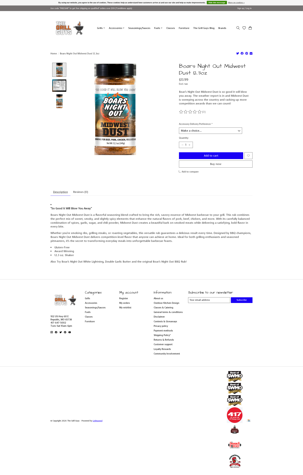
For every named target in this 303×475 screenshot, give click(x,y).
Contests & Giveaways (165, 321)
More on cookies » (236, 3)
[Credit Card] (249, 420)
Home (53, 53)
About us (158, 298)
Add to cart (211, 155)
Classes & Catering (163, 307)
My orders (124, 303)
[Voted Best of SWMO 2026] (235, 381)
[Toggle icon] (238, 28)
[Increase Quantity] (189, 145)
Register (123, 298)
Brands (222, 28)
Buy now (215, 164)
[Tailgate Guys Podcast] (235, 435)
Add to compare (190, 171)
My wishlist (125, 307)
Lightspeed (97, 421)
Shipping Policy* (162, 335)
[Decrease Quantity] (182, 145)
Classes (170, 28)
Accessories (91, 303)
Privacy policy (161, 326)
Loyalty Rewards (162, 349)
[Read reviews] (190, 112)
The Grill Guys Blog (203, 28)
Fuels (88, 312)
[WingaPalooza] (235, 469)
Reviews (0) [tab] (80, 192)
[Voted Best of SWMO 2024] (235, 405)
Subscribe (242, 300)
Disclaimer (159, 316)
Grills (87, 298)
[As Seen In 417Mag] (235, 422)
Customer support (163, 344)
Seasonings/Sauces (139, 28)
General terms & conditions (168, 312)
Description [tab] (60, 192)
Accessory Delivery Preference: (195, 124)
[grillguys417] (69, 28)
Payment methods (163, 330)
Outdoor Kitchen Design (166, 303)
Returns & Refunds (164, 339)
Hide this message (216, 3)
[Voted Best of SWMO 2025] (235, 393)
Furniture (184, 28)
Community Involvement (167, 353)
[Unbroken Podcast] (235, 452)
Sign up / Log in (244, 8)
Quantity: (184, 137)
